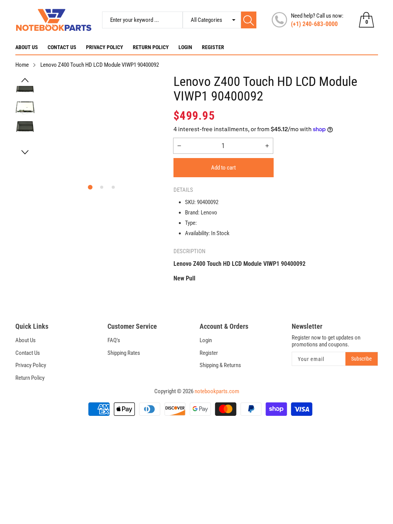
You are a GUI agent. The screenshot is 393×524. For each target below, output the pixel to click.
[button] (25, 80)
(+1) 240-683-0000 (314, 24)
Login (185, 47)
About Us (26, 47)
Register (213, 47)
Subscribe (361, 359)
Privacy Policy (104, 47)
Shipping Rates (123, 352)
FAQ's (113, 340)
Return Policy (151, 47)
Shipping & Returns (220, 365)
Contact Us (62, 47)
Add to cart (223, 167)
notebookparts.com (217, 391)
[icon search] (249, 20)
